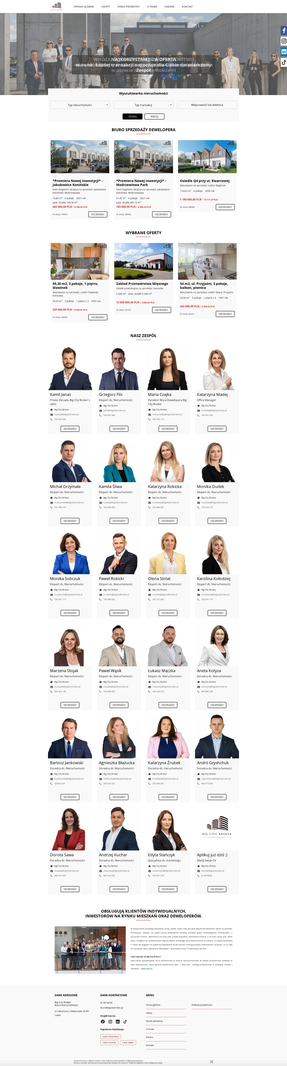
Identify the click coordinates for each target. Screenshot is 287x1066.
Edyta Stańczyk (161, 854)
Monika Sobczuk (65, 578)
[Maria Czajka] (168, 368)
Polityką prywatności (134, 1061)
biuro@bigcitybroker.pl (212, 870)
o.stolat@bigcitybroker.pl (164, 594)
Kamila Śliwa (110, 486)
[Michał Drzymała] (70, 460)
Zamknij (211, 1061)
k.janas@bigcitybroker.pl (66, 414)
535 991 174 (207, 599)
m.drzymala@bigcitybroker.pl (69, 502)
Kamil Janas (60, 394)
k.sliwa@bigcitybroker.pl (115, 502)
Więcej (154, 116)
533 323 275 (207, 507)
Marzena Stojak (64, 670)
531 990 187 (60, 507)
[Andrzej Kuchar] (119, 828)
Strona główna (83, 6)
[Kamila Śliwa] (119, 460)
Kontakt (187, 6)
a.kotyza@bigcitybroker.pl (214, 686)
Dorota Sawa (62, 854)
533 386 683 (109, 507)
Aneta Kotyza (209, 670)
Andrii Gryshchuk (213, 762)
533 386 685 (109, 691)
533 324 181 (109, 783)
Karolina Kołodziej (213, 578)
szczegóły (97, 214)
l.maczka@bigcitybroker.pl (165, 686)
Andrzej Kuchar (113, 854)
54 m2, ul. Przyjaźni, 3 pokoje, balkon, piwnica (77, 285)
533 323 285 (60, 419)
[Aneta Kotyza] (217, 644)
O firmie (152, 6)
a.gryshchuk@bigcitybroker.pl (216, 778)
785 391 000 (207, 415)
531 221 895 (158, 599)
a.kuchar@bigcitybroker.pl (116, 870)
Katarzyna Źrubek (164, 762)
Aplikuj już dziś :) (212, 854)
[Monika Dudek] (217, 460)
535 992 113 (158, 419)
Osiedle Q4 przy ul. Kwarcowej (141, 180)
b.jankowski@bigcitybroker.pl (69, 778)
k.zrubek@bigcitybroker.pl (165, 778)
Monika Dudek (210, 486)
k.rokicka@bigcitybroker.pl (165, 502)
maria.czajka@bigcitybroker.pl (167, 414)
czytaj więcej (146, 968)
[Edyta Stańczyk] (168, 828)
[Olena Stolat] (168, 552)
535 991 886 (109, 415)
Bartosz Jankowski (66, 762)
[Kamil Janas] (70, 368)
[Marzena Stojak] (70, 644)
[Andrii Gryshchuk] (217, 736)
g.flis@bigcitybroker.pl (114, 410)
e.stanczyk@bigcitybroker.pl (166, 870)
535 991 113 (60, 599)
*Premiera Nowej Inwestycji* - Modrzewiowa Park (77, 182)
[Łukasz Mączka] (168, 644)
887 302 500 (109, 875)
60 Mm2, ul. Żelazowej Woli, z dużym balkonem (203, 285)
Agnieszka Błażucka (117, 762)
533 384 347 (158, 783)
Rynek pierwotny (129, 6)
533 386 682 (109, 599)
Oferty (105, 6)
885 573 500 (207, 783)
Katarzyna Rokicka (165, 486)
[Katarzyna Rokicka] (168, 460)
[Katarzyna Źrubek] (168, 736)
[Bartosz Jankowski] (70, 736)
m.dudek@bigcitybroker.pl (214, 502)
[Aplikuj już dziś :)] (217, 828)
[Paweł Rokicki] (119, 552)
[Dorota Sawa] (70, 828)
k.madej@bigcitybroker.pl (214, 410)
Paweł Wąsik (110, 670)
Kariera (169, 6)
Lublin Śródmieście (110, 1036)
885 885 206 (207, 691)
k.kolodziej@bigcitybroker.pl (215, 594)
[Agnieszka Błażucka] (119, 736)
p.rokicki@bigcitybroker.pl (116, 594)
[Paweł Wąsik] (119, 644)
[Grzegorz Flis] (119, 368)
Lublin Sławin (128, 1042)
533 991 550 (158, 875)
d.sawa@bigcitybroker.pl (66, 870)
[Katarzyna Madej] (217, 368)
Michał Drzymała (65, 486)
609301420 (59, 783)
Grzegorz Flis (110, 394)
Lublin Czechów (109, 1042)
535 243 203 (158, 691)
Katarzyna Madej (212, 394)
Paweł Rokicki (111, 578)
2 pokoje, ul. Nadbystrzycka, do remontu (141, 285)
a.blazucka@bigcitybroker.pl (117, 778)
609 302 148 (60, 691)
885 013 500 (60, 875)
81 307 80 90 (106, 1002)
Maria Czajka (159, 394)
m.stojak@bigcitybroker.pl (67, 686)
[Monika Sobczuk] (70, 552)
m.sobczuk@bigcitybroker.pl (68, 594)
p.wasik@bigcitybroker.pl (115, 686)
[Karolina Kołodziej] (217, 552)
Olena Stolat (159, 578)
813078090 (206, 875)
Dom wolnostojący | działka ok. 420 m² (205, 182)
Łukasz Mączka (161, 670)
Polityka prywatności (202, 1004)
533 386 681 (158, 507)
